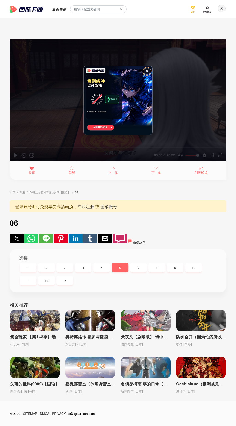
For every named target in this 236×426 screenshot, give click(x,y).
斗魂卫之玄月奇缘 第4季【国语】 (50, 192)
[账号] (221, 8)
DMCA (44, 413)
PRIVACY (59, 413)
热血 (22, 192)
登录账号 (108, 206)
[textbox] (98, 9)
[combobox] (98, 9)
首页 (12, 192)
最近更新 (59, 9)
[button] (17, 238)
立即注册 (85, 206)
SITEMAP (30, 413)
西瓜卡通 (26, 9)
